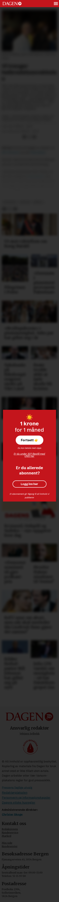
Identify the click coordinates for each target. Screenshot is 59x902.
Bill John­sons (11, 152)
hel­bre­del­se (38, 152)
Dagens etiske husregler (18, 802)
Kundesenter (9, 846)
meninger (9, 202)
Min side (7, 843)
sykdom (25, 202)
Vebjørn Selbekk (30, 733)
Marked (6, 836)
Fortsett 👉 (29, 440)
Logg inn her (29, 484)
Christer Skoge (12, 814)
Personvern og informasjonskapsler (26, 797)
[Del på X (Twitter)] (29, 137)
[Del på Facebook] (24, 137)
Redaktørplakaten (14, 792)
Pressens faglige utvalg (17, 787)
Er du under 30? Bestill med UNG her (29, 455)
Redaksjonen (10, 829)
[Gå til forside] (12, 3)
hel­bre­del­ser (35, 176)
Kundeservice (10, 832)
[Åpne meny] (56, 3)
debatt (38, 202)
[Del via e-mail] (34, 137)
